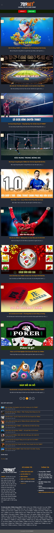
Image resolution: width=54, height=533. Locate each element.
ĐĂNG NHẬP (31, 11)
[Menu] (2, 5)
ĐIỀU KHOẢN (24, 476)
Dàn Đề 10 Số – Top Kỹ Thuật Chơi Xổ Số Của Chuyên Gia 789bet (22, 416)
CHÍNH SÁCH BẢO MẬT (27, 471)
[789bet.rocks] (27, 5)
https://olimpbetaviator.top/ (46, 492)
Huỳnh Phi (23, 483)
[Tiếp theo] (33, 398)
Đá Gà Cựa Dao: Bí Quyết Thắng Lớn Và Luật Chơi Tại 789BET (21, 439)
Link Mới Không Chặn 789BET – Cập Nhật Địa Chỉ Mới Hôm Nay (22, 425)
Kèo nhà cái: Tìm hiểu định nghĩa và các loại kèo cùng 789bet (27, 86)
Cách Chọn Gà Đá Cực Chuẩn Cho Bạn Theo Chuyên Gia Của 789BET (23, 444)
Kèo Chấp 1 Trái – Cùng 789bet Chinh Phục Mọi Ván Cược (27, 199)
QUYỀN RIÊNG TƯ (25, 474)
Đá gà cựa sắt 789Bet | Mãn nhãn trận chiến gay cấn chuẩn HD (22, 435)
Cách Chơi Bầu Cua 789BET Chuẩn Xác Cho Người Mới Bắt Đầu (27, 275)
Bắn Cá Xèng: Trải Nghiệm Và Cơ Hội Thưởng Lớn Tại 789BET (21, 407)
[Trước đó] (21, 398)
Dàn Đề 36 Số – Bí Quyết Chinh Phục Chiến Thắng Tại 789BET (27, 389)
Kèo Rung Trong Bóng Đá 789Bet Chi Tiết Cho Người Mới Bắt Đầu (27, 162)
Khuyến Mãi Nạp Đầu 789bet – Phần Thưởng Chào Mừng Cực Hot (22, 412)
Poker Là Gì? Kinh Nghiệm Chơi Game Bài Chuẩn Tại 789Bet (27, 351)
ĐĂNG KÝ (22, 11)
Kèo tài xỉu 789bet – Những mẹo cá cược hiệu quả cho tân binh (27, 237)
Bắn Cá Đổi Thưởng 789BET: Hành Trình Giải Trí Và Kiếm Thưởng (22, 449)
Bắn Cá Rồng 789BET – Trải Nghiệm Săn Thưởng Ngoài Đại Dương (27, 48)
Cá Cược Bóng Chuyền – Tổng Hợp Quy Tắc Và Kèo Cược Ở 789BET (27, 124)
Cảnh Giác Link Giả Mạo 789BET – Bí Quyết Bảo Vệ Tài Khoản (21, 430)
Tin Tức (3, 459)
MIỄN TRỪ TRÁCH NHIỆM (28, 479)
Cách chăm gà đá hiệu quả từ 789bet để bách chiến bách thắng (22, 421)
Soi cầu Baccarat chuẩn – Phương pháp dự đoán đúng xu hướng (27, 313)
